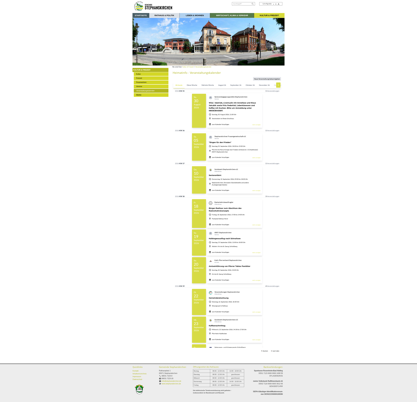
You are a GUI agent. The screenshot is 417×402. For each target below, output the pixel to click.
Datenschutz (137, 379)
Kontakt (135, 371)
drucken (265, 351)
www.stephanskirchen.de (171, 384)
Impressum (137, 376)
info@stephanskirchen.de (171, 381)
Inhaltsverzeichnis (139, 374)
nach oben (276, 351)
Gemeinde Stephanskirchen (172, 366)
